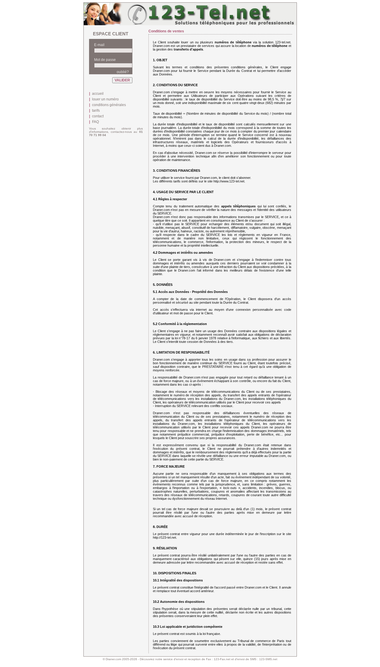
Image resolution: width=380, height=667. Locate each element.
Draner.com (113, 659)
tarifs (96, 110)
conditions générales (109, 105)
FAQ (95, 122)
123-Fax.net (222, 659)
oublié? (123, 72)
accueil (98, 94)
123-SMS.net (268, 659)
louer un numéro (105, 99)
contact (98, 116)
